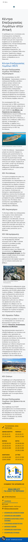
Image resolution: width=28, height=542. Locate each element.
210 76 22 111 (6, 434)
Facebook (7, 501)
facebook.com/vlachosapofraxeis (10, 502)
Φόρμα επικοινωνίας (11, 508)
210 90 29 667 (6, 436)
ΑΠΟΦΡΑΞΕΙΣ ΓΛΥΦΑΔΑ (11, 532)
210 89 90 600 (19, 443)
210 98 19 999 (19, 448)
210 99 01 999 (19, 450)
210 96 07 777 (19, 445)
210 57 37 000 (19, 436)
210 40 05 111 (19, 434)
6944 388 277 (14, 489)
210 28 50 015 (6, 445)
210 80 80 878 (6, 443)
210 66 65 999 (6, 448)
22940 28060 (6, 459)
